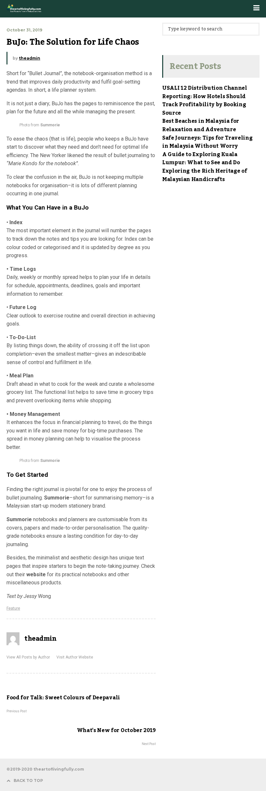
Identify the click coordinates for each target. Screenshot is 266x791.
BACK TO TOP (28, 780)
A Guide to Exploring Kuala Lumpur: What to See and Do (201, 158)
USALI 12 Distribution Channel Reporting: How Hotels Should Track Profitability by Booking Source (204, 100)
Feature (13, 608)
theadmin (29, 58)
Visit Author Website (74, 657)
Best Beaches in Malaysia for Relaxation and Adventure (200, 125)
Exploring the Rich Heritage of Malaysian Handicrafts (204, 175)
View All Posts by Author (28, 657)
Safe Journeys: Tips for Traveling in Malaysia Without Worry (207, 142)
